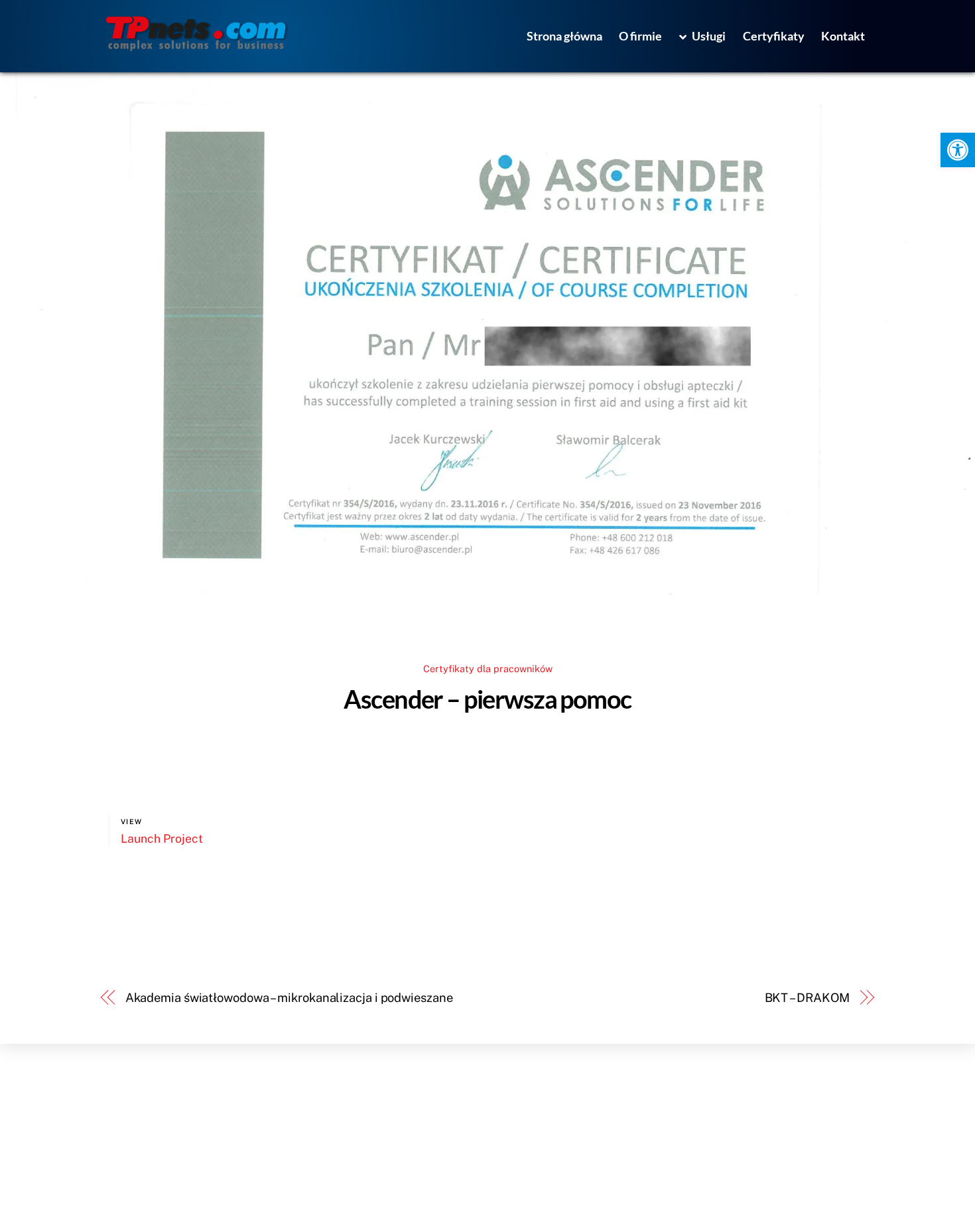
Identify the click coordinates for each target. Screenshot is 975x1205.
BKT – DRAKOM (807, 998)
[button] (958, 150)
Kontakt (843, 36)
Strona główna (564, 36)
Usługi (708, 36)
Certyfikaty (774, 36)
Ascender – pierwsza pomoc (487, 698)
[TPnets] (196, 47)
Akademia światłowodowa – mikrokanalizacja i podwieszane (289, 998)
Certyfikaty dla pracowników (487, 668)
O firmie (640, 36)
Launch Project (162, 838)
